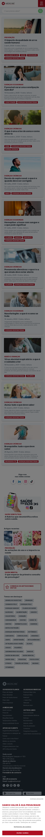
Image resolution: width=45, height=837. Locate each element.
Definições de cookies (22, 827)
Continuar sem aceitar (36, 799)
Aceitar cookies (23, 833)
